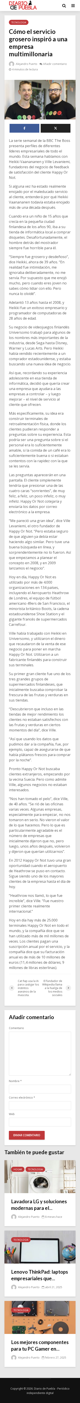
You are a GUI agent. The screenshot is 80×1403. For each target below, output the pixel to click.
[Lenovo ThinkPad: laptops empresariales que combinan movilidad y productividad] (40, 1246)
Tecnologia (18, 22)
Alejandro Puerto (26, 64)
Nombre (15, 1081)
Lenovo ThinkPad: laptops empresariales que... (39, 1275)
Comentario (16, 1028)
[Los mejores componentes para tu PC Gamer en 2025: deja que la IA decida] (40, 1317)
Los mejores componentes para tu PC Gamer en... (40, 1345)
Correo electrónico (22, 1097)
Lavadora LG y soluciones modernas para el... (39, 1204)
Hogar (18, 1169)
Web (12, 1114)
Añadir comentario (55, 64)
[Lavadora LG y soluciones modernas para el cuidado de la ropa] (40, 1176)
